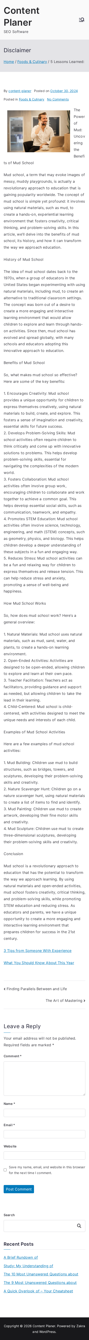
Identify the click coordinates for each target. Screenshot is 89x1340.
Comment (13, 1056)
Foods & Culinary (31, 99)
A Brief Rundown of (21, 1257)
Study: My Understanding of (28, 1266)
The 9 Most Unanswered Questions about (40, 1282)
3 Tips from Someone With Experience (38, 950)
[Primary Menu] (81, 19)
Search (9, 1215)
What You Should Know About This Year (39, 962)
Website (10, 1146)
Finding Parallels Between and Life (37, 989)
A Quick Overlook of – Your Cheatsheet (38, 1291)
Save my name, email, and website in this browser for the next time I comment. (47, 1170)
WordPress (47, 1332)
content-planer (19, 91)
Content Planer (44, 1326)
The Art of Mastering (64, 1000)
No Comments (58, 99)
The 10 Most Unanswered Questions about (41, 1274)
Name (9, 1104)
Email (9, 1125)
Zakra (80, 1326)
